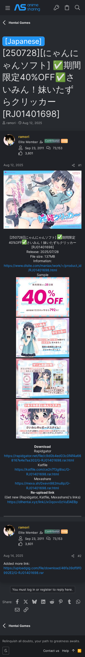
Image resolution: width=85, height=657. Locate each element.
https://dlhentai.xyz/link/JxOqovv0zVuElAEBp (42, 502)
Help (65, 651)
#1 (79, 165)
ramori (11, 123)
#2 (79, 556)
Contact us (51, 651)
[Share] (73, 165)
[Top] (73, 650)
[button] (7, 8)
